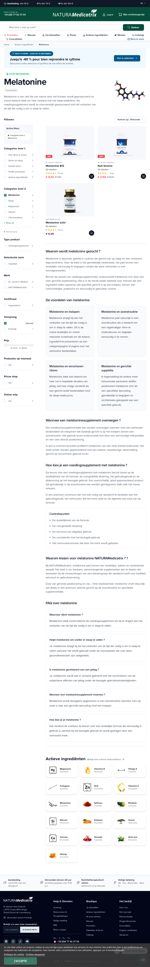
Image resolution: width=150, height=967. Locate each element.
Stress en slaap (20, 160)
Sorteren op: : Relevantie (128, 119)
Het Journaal (125, 912)
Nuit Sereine (105, 166)
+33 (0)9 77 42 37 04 (68, 941)
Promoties (90, 925)
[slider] (5, 345)
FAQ (55, 925)
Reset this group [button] (11, 232)
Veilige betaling (60, 920)
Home (6, 44)
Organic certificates (128, 930)
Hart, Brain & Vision (20, 154)
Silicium (20, 211)
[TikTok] (20, 941)
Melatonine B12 (55, 166)
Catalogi (89, 934)
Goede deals (20, 166)
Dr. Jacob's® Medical (20, 281)
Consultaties (125, 925)
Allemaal (29, 323)
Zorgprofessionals (127, 921)
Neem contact (59, 929)
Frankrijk (20, 328)
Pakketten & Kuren (94, 930)
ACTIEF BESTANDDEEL (19, 74)
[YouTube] (27, 941)
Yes (20, 364)
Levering (57, 907)
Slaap (20, 200)
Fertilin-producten (20, 171)
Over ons (123, 907)
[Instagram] (13, 941)
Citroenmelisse (20, 217)
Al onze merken (93, 916)
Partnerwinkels (126, 916)
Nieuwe (89, 921)
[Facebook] (6, 941)
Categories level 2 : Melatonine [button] (17, 136)
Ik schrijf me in (30, 929)
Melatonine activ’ (56, 222)
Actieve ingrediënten (24, 44)
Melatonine (20, 195)
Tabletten (20, 263)
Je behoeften (92, 907)
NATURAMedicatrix (20, 287)
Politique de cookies (14, 954)
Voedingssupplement (20, 245)
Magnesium (20, 206)
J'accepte (20, 961)
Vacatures (123, 934)
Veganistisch (20, 305)
